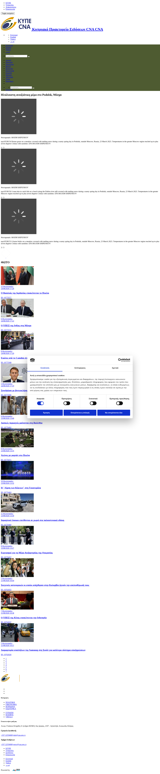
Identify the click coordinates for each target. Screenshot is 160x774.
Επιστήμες (9, 81)
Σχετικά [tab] (115, 368)
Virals (8, 79)
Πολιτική (9, 62)
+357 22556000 (7, 744)
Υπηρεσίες (10, 5)
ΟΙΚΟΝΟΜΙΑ (11, 704)
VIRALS (9, 717)
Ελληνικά (13, 35)
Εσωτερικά (10, 71)
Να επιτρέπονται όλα (113, 413)
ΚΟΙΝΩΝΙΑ (10, 707)
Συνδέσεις (9, 753)
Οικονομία (10, 64)
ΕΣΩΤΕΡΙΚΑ (11, 709)
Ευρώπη (9, 73)
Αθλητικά (9, 77)
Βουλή (8, 67)
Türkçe (13, 39)
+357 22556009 (7, 735)
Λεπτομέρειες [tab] (80, 368)
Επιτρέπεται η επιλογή (80, 413)
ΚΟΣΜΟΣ (9, 715)
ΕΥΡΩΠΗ (9, 713)
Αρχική (8, 60)
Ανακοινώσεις (11, 7)
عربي (12, 41)
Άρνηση (46, 413)
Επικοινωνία (10, 9)
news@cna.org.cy (20, 744)
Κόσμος (9, 75)
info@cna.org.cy (19, 735)
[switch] (66, 403)
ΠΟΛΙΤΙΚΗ (10, 702)
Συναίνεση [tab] (45, 368)
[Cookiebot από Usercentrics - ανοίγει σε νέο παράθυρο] (120, 360)
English (13, 37)
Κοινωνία (9, 69)
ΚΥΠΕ (8, 3)
